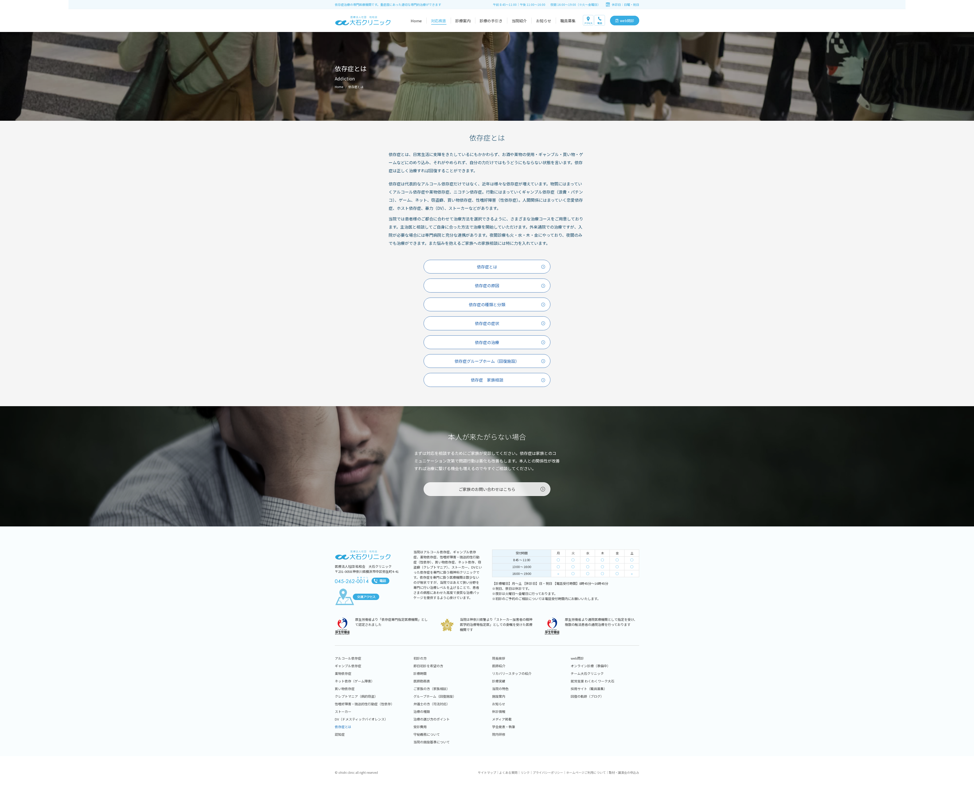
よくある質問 (508, 772)
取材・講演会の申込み (624, 772)
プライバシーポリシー (548, 772)
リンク (525, 772)
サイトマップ (487, 772)
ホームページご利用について (586, 772)
